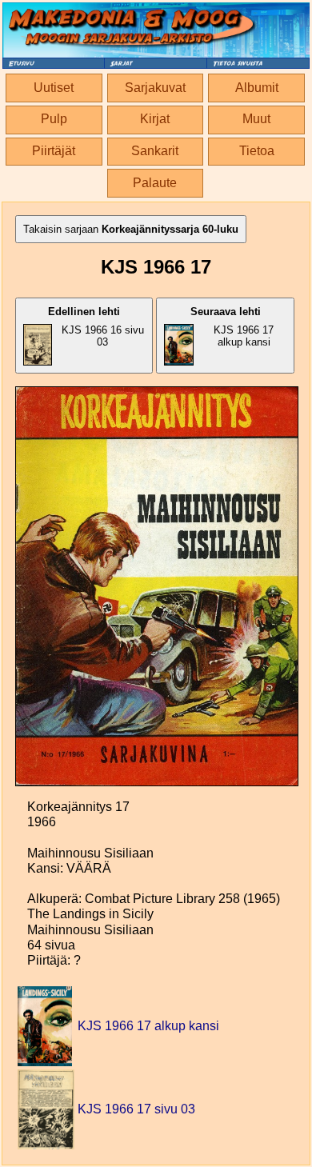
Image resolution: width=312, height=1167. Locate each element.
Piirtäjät (53, 151)
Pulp (54, 119)
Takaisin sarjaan (130, 229)
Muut (256, 119)
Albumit (256, 87)
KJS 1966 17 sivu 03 (136, 1109)
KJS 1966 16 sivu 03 (95, 327)
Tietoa (256, 151)
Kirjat (155, 119)
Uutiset (54, 87)
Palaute (155, 183)
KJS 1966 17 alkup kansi (232, 327)
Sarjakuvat (155, 87)
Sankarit (154, 151)
